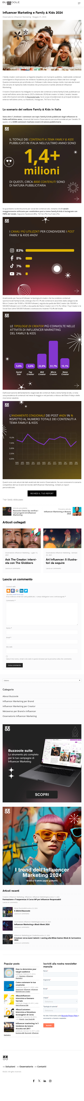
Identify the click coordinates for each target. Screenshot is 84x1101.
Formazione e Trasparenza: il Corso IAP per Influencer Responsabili (32, 899)
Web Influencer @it (22, 1005)
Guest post (19, 989)
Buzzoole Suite (33, 97)
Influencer (28, 897)
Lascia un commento (12, 568)
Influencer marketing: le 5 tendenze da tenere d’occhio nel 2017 (27, 1026)
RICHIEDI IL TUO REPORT (42, 493)
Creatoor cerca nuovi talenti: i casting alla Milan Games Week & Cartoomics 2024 (47, 939)
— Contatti (40, 1066)
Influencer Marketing (40, 897)
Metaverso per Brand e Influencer (19, 711)
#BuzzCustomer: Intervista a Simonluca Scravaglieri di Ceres (26, 1012)
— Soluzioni (9, 1066)
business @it (20, 1033)
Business (22, 976)
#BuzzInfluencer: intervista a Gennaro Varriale (25, 998)
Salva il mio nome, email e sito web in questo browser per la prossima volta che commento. (39, 659)
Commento (11, 600)
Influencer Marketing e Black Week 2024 (31, 924)
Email (8, 637)
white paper (18, 499)
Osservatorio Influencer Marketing (17, 17)
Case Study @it (30, 1019)
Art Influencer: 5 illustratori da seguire (61, 561)
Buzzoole (28, 1033)
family (10, 499)
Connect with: (11, 587)
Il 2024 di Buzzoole (22, 911)
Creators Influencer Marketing (13, 897)
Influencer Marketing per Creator (19, 706)
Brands (21, 1019)
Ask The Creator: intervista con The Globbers (21, 561)
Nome (9, 628)
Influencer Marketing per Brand (18, 701)
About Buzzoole (10, 696)
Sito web (9, 647)
